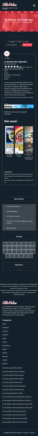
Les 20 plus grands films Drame (12, 382)
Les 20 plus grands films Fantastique (14, 386)
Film (19, 41)
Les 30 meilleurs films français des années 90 (16, 400)
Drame (4, 338)
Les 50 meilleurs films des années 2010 (14, 422)
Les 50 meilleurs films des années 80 (14, 411)
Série (13, 22)
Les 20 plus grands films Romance (13, 389)
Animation (5, 327)
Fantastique (6, 345)
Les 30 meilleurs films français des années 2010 (17, 407)
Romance (5, 356)
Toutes (12, 41)
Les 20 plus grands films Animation (13, 371)
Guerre (4, 349)
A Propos (25, 433)
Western (5, 364)
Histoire (4, 353)
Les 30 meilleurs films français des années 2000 (17, 404)
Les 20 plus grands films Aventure (13, 375)
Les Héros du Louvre (13, 216)
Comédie (5, 335)
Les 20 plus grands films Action (12, 368)
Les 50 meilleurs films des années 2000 (14, 418)
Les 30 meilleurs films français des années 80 (16, 397)
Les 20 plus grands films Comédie (12, 379)
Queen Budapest (12, 211)
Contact (32, 433)
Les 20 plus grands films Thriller (12, 393)
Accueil (8, 22)
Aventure (5, 331)
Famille (4, 342)
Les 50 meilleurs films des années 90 (14, 415)
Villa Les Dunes (11, 228)
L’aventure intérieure (13, 206)
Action (4, 324)
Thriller (4, 360)
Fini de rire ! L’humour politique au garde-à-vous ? (20, 222)
